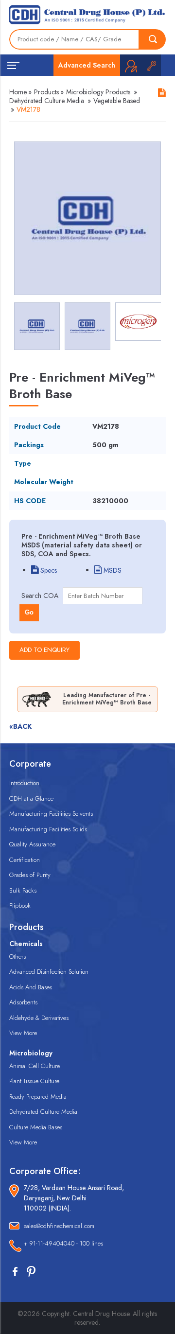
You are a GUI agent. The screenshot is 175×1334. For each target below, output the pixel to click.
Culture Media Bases (35, 1127)
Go (29, 612)
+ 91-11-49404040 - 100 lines (63, 1243)
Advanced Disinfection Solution (48, 971)
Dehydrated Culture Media (46, 100)
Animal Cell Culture (34, 1066)
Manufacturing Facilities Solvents (51, 813)
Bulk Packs (22, 890)
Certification (24, 859)
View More (23, 1032)
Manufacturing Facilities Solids (48, 829)
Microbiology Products (98, 92)
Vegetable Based (116, 100)
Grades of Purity (30, 874)
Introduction (24, 783)
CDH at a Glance (31, 798)
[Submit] (153, 39)
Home (18, 92)
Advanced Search (86, 65)
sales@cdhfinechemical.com (59, 1225)
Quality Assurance (32, 844)
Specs (47, 570)
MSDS (112, 570)
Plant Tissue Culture (34, 1081)
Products (46, 92)
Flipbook (20, 905)
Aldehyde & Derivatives (39, 1017)
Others (17, 956)
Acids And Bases (30, 987)
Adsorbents (23, 1002)
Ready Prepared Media (38, 1096)
